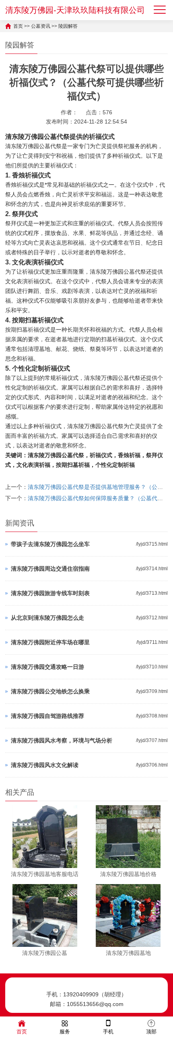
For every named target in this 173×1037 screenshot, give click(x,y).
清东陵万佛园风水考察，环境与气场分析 (61, 740)
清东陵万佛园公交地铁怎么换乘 (50, 691)
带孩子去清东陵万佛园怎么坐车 (50, 544)
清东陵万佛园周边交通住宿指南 (50, 568)
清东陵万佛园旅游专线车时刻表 (50, 593)
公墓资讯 (40, 26)
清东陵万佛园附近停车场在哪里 (50, 642)
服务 (65, 1032)
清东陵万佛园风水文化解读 (44, 765)
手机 (108, 1032)
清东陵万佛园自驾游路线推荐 (47, 716)
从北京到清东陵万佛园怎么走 (47, 617)
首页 (18, 26)
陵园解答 (68, 26)
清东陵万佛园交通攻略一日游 (47, 667)
